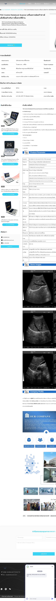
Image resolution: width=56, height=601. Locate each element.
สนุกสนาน (10, 45)
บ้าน (15, 3)
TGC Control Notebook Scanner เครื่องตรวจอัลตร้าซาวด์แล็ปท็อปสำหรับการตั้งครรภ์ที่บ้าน (10, 161)
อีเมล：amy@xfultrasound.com (9, 574)
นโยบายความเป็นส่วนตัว (7, 596)
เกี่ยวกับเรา (38, 3)
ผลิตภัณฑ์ (22, 3)
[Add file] (27, 598)
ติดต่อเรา (46, 3)
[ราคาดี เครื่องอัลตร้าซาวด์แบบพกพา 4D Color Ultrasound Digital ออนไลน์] (10, 208)
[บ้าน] (5, 3)
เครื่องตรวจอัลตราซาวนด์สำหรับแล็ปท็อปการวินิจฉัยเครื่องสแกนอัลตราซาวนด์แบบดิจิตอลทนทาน (10, 191)
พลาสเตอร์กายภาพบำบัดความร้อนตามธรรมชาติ (38, 515)
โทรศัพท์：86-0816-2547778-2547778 (11, 572)
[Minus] (52, 566)
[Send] (52, 598)
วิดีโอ (29, 3)
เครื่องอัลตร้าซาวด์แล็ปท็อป (17, 9)
